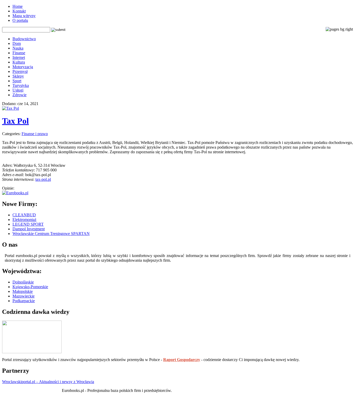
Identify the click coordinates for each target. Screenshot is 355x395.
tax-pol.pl (43, 179)
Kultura (18, 62)
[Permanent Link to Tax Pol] (10, 108)
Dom (16, 43)
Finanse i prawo (35, 133)
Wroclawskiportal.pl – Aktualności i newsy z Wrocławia (48, 381)
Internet (18, 57)
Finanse (18, 53)
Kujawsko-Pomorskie (30, 287)
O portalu (20, 20)
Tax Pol (15, 121)
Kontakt (19, 11)
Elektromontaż (24, 219)
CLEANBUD (24, 215)
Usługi (17, 90)
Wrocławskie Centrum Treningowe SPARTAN (51, 233)
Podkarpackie (23, 301)
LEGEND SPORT (28, 224)
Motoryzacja (22, 67)
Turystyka (20, 85)
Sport (16, 81)
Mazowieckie (23, 296)
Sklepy (18, 76)
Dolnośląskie (23, 282)
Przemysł (20, 71)
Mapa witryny (24, 15)
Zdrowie (19, 95)
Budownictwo (24, 39)
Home (17, 6)
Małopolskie (22, 291)
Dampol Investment (28, 229)
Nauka (17, 48)
